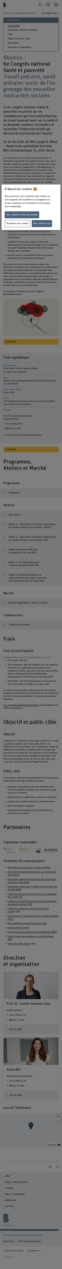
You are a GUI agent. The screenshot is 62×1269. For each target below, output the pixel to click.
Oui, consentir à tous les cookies (21, 215)
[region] (31, 207)
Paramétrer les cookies (17, 223)
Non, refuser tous (41, 223)
